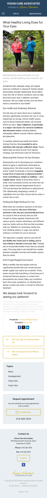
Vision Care (13, 381)
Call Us (16, 13)
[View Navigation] (4, 13)
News (10, 372)
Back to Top (23, 492)
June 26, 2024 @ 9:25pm (28, 320)
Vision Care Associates (26, 481)
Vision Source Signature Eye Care (23, 473)
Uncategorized (14, 376)
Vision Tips (28, 323)
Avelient (34, 486)
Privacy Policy (14, 486)
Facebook (23, 464)
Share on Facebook (19, 327)
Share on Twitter (23, 327)
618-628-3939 (26, 448)
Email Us (23, 458)
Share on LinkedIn (27, 327)
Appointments (35, 13)
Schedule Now (25, 412)
